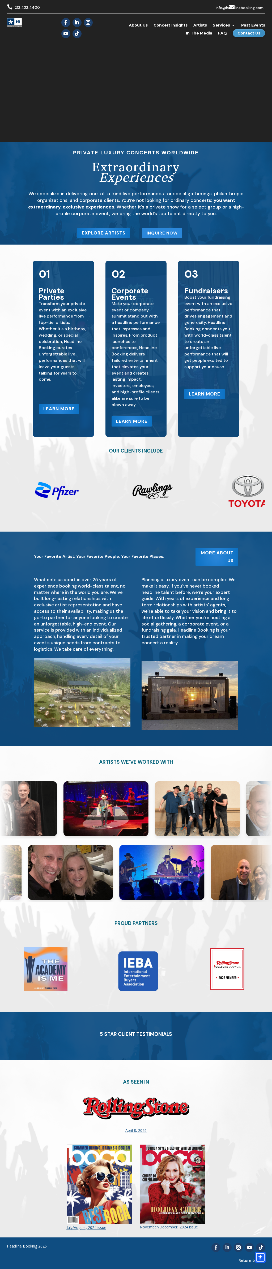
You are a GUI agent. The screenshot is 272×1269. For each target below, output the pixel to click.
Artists (200, 25)
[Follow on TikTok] (77, 33)
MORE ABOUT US (217, 556)
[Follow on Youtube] (65, 33)
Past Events (253, 25)
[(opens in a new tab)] (136, 1138)
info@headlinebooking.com (240, 7)
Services (221, 25)
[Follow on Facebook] (65, 22)
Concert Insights (171, 25)
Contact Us (248, 33)
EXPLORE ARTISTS (103, 233)
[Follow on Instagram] (88, 22)
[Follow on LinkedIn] (77, 22)
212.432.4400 (27, 7)
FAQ (222, 33)
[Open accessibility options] (260, 1257)
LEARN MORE (59, 409)
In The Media (199, 33)
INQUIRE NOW (162, 233)
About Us (138, 25)
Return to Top (252, 1260)
